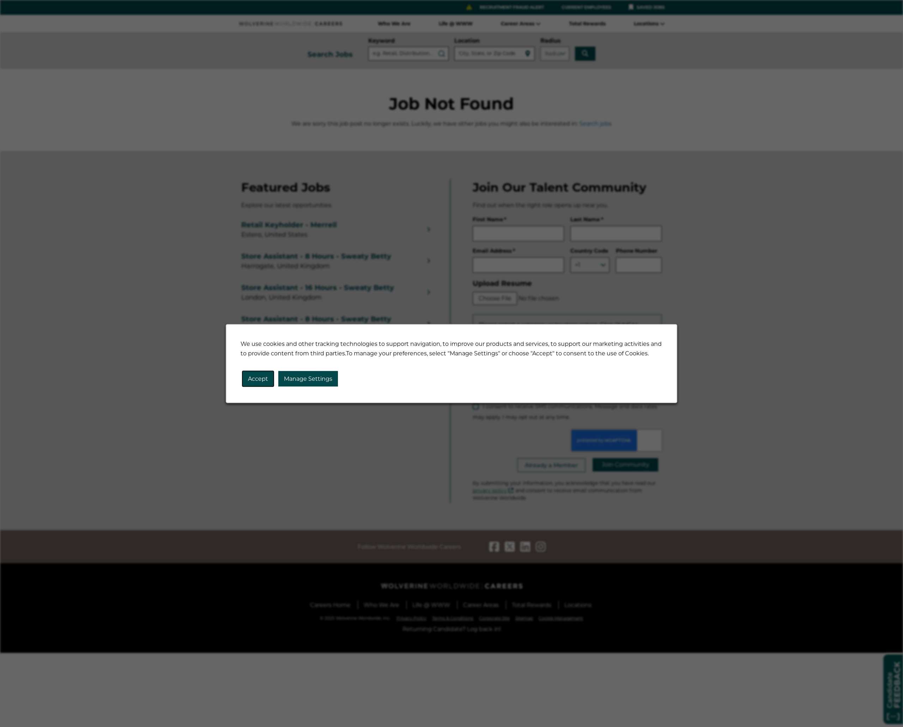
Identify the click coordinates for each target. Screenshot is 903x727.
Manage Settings (308, 379)
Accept (258, 379)
